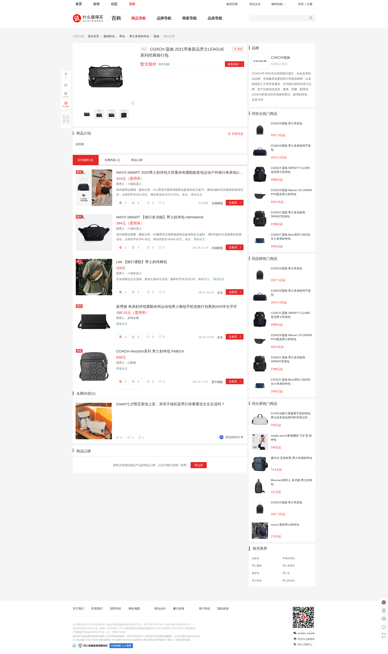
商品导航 (138, 18)
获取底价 (235, 64)
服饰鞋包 (109, 36)
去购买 (235, 202)
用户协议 (204, 608)
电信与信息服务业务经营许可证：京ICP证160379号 (135, 624)
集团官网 (232, 4)
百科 (132, 4)
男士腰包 (257, 565)
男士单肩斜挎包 (139, 36)
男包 (122, 36)
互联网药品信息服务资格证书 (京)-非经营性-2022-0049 (154, 628)
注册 (309, 4)
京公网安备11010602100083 (89, 624)
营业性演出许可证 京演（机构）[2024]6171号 (97, 628)
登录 (301, 4)
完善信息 (237, 133)
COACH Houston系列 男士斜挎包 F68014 (150, 351)
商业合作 (255, 4)
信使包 (255, 558)
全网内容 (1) (112, 160)
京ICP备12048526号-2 (178, 624)
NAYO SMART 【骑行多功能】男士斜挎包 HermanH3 (159, 217)
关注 (239, 49)
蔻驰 (156, 36)
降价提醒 (164, 64)
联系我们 (97, 608)
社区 (114, 4)
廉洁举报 (178, 608)
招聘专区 (115, 608)
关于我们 (78, 608)
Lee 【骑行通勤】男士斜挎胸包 (141, 262)
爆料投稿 (277, 4)
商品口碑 (136, 160)
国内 (79, 216)
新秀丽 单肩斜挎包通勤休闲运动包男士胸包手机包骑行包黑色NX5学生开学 (176, 307)
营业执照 (190, 628)
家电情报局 (233, 437)
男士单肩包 (289, 565)
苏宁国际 (217, 382)
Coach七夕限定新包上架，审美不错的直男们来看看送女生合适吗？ (170, 404)
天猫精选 (217, 203)
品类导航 (215, 18)
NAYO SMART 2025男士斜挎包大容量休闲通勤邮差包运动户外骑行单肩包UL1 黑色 (180, 172)
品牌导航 (164, 18)
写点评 (198, 465)
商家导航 (189, 18)
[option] (88, 114)
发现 (79, 172)
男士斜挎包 (289, 580)
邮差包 (255, 573)
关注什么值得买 (306, 639)
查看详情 (257, 99)
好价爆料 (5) (86, 160)
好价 (96, 4)
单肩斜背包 (289, 558)
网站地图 (134, 608)
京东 (220, 292)
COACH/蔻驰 (280, 57)
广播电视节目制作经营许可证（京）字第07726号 (99, 632)
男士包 (286, 573)
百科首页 (93, 36)
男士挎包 (257, 580)
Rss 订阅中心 (305, 644)
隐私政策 (223, 608)
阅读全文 (196, 194)
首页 (79, 4)
